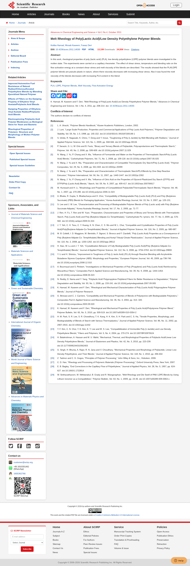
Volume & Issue (121, 548)
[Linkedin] (28, 446)
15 (52, 246)
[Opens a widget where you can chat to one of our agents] (179, 561)
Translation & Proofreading (126, 540)
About (96, 14)
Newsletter (14, 176)
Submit (130, 14)
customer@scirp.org (23, 462)
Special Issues (90, 552)
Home (15, 14)
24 (52, 337)
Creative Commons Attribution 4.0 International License (117, 515)
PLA (52, 85)
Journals (49, 14)
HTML (91, 49)
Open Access (163, 531)
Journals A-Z (59, 531)
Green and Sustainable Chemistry (27, 288)
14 (52, 233)
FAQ (11, 193)
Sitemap (56, 544)
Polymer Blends (69, 85)
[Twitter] (11, 446)
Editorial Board (18, 56)
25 (52, 350)
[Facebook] (19, 446)
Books (66, 14)
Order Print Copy (17, 182)
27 (52, 362)
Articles (31, 14)
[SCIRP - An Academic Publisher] (26, 5)
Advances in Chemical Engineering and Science (73, 32)
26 (52, 358)
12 (52, 212)
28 (52, 366)
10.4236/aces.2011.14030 (68, 49)
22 (52, 316)
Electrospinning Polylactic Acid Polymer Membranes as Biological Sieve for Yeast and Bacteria (25, 122)
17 (52, 266)
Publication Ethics (165, 536)
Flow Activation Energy (102, 85)
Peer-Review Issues (92, 544)
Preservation (163, 540)
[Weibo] (37, 446)
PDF (84, 49)
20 (52, 296)
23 (52, 329)
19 (52, 287)
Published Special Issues (22, 159)
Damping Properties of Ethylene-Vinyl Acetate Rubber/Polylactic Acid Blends (24, 112)
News (81, 14)
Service (119, 527)
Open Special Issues (20, 153)
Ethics (86, 531)
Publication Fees (19, 62)
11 (52, 204)
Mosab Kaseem (72, 45)
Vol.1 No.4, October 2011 (109, 32)
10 (52, 196)
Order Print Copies (123, 536)
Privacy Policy (163, 548)
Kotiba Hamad (57, 45)
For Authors (88, 540)
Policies (162, 527)
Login (176, 5)
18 (52, 279)
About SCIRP (91, 527)
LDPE (58, 85)
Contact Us (14, 187)
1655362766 (20, 473)
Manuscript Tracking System (127, 531)
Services (113, 14)
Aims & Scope (18, 38)
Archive (15, 50)
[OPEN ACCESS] (145, 5)
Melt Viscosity (84, 85)
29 (52, 375)
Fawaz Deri (86, 45)
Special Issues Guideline (22, 165)
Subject (56, 536)
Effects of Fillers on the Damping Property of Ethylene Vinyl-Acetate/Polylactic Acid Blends (25, 102)
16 (52, 254)
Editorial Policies (91, 536)
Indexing (15, 67)
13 (52, 225)
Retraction (162, 544)
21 (52, 308)
